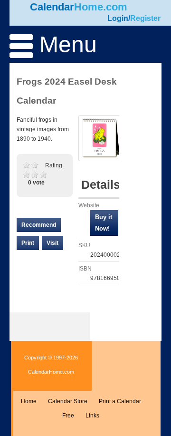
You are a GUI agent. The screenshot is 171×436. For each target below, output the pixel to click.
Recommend (38, 225)
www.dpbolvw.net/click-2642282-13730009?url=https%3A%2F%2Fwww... (104, 223)
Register (145, 18)
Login (117, 18)
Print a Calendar (120, 401)
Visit (52, 243)
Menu (65, 44)
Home (29, 401)
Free (68, 415)
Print (27, 243)
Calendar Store (67, 401)
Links (92, 415)
